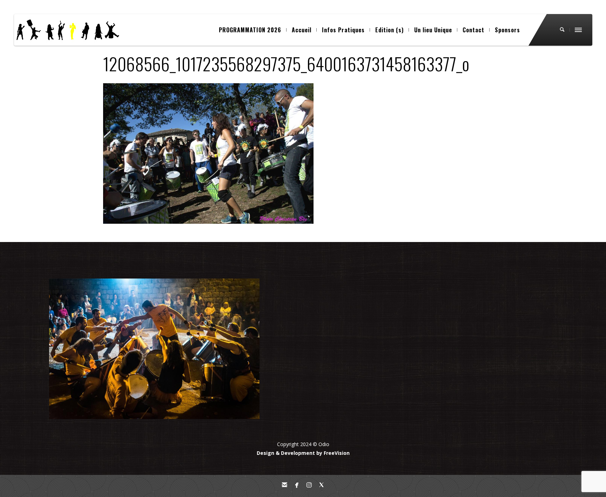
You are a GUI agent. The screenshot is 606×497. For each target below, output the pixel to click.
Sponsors (507, 30)
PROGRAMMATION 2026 (250, 30)
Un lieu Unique (433, 30)
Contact (473, 30)
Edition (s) (389, 30)
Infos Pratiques (343, 30)
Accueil (301, 30)
